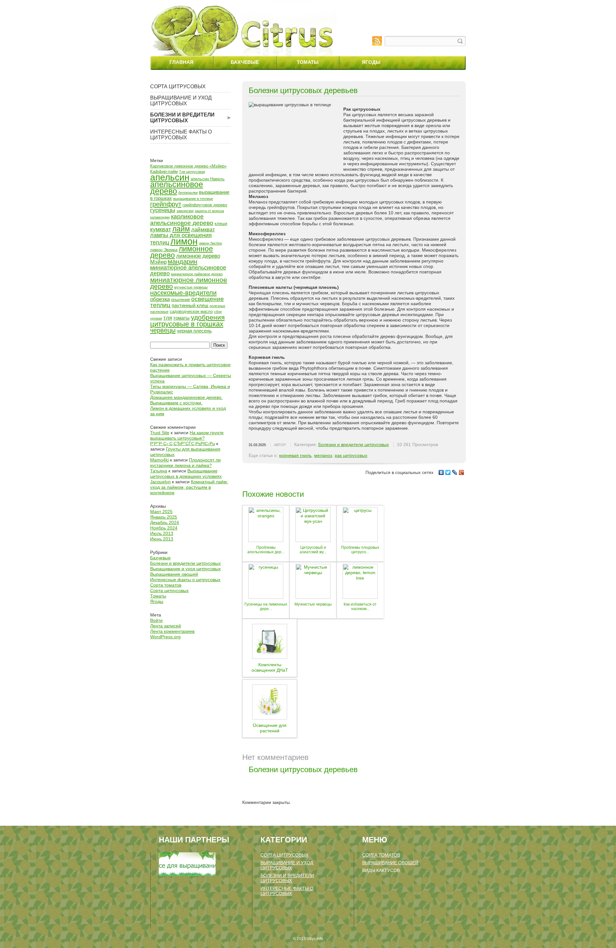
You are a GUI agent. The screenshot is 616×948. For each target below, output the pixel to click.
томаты (181, 318)
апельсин (169, 177)
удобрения (208, 317)
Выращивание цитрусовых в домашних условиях (186, 473)
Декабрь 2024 (164, 522)
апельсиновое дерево (176, 187)
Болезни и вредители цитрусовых (182, 117)
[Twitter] (448, 472)
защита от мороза (209, 211)
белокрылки (188, 192)
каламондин (160, 217)
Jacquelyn (160, 481)
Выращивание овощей (174, 574)
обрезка (160, 299)
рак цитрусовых (351, 455)
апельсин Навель (208, 179)
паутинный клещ (190, 305)
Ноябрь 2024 (163, 527)
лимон (184, 241)
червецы (162, 330)
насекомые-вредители (183, 292)
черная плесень (194, 330)
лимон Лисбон (210, 243)
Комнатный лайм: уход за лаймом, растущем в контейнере (189, 487)
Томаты (308, 62)
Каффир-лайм (164, 171)
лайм (181, 229)
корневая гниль (295, 455)
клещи (221, 223)
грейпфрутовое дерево (205, 205)
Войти (156, 620)
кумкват (160, 229)
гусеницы (162, 210)
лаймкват (203, 230)
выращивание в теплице (193, 199)
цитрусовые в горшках (186, 324)
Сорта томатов (165, 585)
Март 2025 (161, 511)
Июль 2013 (161, 533)
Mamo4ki (159, 459)
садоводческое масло (191, 311)
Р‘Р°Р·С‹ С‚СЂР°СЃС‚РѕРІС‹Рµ (182, 443)
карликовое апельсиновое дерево (181, 219)
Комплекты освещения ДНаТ (270, 667)
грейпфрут (165, 204)
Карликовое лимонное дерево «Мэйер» (188, 166)
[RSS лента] (377, 41)
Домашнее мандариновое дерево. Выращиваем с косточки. (186, 400)
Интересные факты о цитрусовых (181, 134)
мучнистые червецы (191, 287)
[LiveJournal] (454, 472)
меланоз (323, 455)
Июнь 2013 (161, 538)
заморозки (184, 211)
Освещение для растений (270, 728)
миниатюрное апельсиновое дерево (188, 270)
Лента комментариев (172, 631)
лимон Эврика (163, 249)
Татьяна (158, 470)
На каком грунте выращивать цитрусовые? (187, 435)
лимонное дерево (181, 252)
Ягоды (371, 62)
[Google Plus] (461, 472)
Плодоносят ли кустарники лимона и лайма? (185, 462)
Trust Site (159, 432)
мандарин (182, 261)
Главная (181, 62)
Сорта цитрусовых (178, 86)
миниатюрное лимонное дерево (188, 283)
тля (167, 318)
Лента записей (165, 625)
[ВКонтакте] (441, 472)
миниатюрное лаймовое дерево (197, 274)
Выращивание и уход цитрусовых (181, 100)
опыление (180, 299)
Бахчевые (245, 62)
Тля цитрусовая (192, 172)
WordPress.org (165, 636)
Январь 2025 (163, 517)
